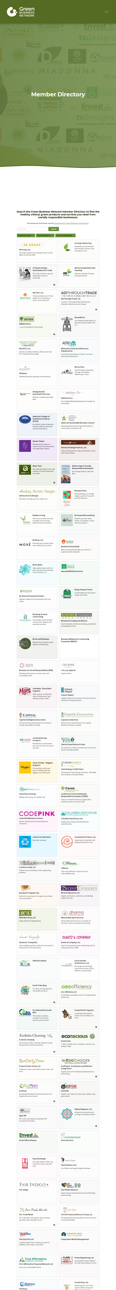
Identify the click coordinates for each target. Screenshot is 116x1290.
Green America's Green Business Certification (70, 223)
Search (53, 229)
